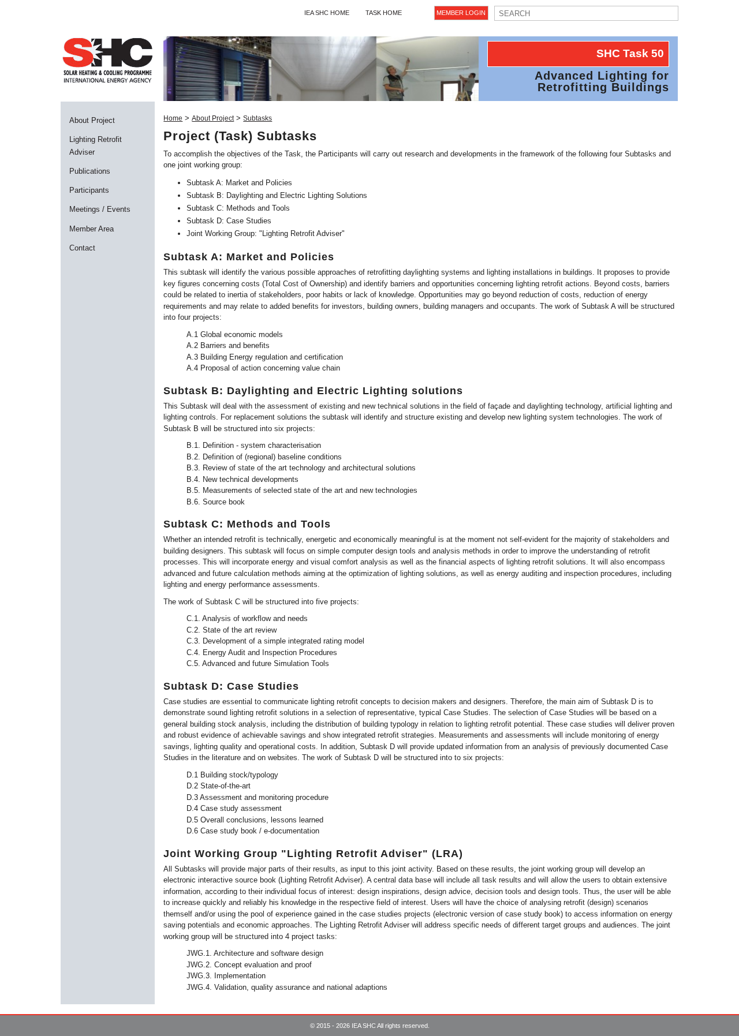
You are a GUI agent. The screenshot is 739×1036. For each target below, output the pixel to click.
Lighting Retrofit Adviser (95, 145)
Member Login (461, 12)
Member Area (91, 229)
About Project (92, 120)
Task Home (383, 12)
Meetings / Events (99, 209)
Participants (89, 190)
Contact (82, 248)
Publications (89, 171)
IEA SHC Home (326, 12)
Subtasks (257, 118)
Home (172, 118)
